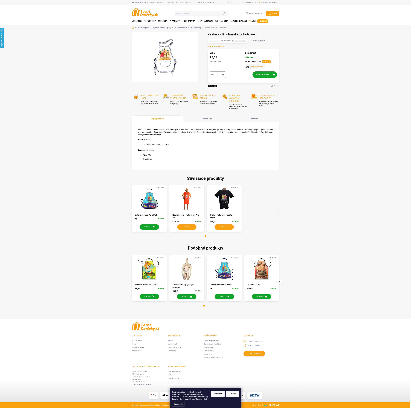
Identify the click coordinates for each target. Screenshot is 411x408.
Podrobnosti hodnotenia (239, 41)
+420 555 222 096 (254, 345)
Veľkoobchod (172, 344)
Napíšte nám (172, 351)
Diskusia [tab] (254, 119)
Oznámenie (208, 354)
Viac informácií (201, 399)
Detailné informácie (215, 46)
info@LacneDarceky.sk (255, 341)
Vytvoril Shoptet (257, 405)
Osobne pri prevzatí (174, 371)
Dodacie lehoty (209, 351)
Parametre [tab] (207, 119)
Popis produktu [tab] (157, 119)
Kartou (170, 375)
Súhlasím (232, 394)
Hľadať (224, 13)
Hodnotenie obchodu (139, 2)
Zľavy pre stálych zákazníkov (213, 357)
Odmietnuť (218, 394)
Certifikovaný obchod (175, 347)
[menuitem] (137, 21)
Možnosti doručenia (257, 67)
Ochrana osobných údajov (213, 344)
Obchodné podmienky (156, 2)
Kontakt (170, 341)
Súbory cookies (209, 347)
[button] (205, 236)
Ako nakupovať (210, 2)
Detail (187, 227)
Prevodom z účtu (173, 378)
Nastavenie (178, 404)
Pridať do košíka (262, 74)
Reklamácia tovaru (173, 2)
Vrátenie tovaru (187, 2)
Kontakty (199, 2)
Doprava (134, 344)
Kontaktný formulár (254, 353)
